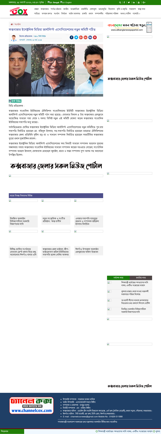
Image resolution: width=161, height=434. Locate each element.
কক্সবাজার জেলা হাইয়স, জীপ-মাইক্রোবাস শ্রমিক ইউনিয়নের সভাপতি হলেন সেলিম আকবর (56, 252)
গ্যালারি (136, 13)
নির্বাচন (64, 13)
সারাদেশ (132, 9)
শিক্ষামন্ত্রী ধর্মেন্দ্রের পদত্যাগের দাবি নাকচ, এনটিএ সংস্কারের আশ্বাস (134, 284)
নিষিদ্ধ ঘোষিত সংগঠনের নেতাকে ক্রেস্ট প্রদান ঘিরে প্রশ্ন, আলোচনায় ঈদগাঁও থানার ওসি (23, 252)
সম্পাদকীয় (99, 13)
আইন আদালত (74, 13)
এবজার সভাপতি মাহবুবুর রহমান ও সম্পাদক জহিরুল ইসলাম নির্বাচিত (87, 221)
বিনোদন (111, 9)
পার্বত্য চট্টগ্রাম (56, 9)
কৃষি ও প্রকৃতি (122, 9)
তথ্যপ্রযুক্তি (102, 9)
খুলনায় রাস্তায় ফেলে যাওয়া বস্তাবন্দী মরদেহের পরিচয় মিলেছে (135, 293)
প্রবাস (91, 13)
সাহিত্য (37, 13)
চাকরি (84, 13)
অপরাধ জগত (47, 13)
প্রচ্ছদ (36, 9)
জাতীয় (65, 9)
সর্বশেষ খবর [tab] (118, 277)
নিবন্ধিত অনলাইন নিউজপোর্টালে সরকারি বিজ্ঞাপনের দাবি (19, 221)
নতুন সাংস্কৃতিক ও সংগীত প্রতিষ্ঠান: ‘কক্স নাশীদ (54, 220)
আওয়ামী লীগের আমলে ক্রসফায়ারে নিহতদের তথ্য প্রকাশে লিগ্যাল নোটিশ (135, 302)
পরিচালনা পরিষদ (111, 13)
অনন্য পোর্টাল (125, 13)
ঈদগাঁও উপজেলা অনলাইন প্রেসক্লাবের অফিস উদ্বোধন (86, 251)
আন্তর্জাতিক (74, 9)
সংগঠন (56, 13)
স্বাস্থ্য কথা (141, 9)
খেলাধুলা (93, 9)
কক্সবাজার (45, 9)
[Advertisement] (129, 100)
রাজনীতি (84, 9)
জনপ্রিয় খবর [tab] (141, 277)
